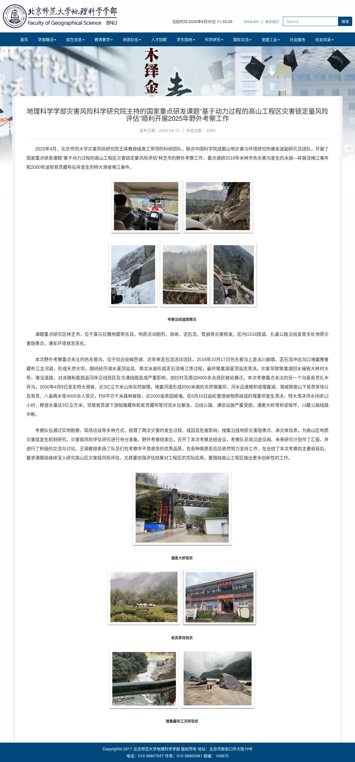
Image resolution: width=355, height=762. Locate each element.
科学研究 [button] (212, 39)
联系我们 (272, 21)
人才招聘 (159, 39)
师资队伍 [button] (130, 39)
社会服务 (297, 39)
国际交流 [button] (241, 39)
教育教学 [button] (102, 39)
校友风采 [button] (323, 39)
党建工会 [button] (269, 39)
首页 (24, 39)
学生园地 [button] (184, 39)
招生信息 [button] (74, 39)
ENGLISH (251, 21)
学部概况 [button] (46, 39)
